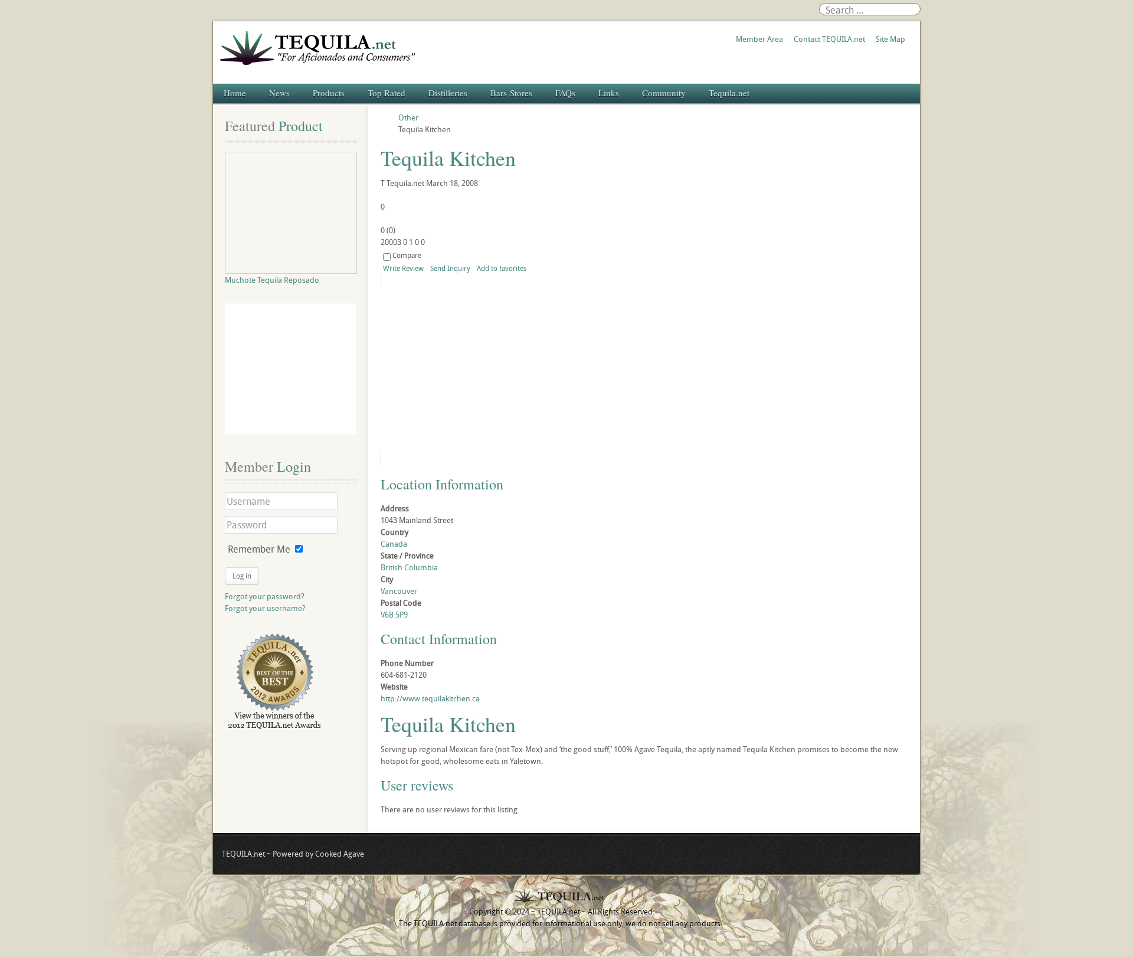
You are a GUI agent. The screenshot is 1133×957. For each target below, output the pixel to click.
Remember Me (259, 549)
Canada (394, 543)
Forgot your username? (265, 608)
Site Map (890, 39)
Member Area (759, 39)
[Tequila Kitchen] (488, 370)
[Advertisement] (290, 369)
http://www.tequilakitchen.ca (430, 698)
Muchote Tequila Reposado (272, 280)
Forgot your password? (264, 596)
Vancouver (399, 591)
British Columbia (409, 567)
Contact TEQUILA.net (829, 39)
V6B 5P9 (394, 614)
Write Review (403, 268)
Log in (242, 575)
